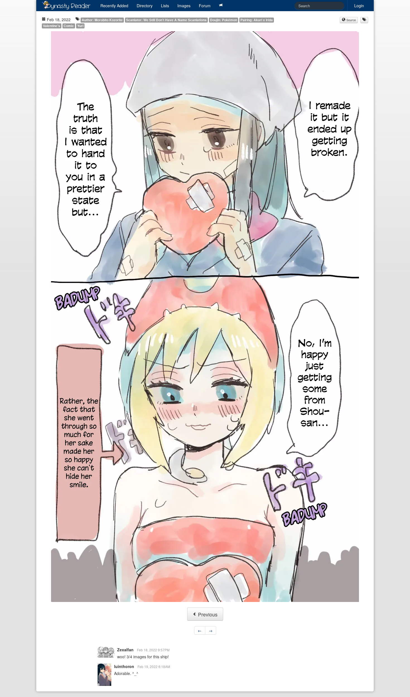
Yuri (80, 25)
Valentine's (51, 25)
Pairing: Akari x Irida (256, 20)
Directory (145, 5)
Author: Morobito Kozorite (102, 20)
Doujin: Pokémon (223, 20)
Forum (205, 5)
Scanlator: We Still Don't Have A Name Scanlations (166, 20)
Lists (165, 5)
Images (183, 5)
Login (359, 5)
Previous (207, 614)
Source (351, 20)
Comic (69, 25)
